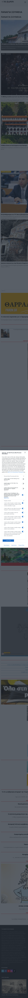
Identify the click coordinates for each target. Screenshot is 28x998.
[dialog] (14, 499)
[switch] (23, 479)
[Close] (25, 453)
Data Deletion (6, 545)
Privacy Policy (21, 545)
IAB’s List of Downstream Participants (15, 472)
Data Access (14, 545)
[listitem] (14, 476)
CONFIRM (8, 540)
